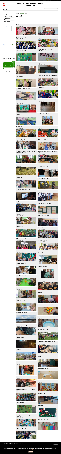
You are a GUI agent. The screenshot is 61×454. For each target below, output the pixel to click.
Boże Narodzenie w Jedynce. (44, 127)
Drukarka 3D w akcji (42, 266)
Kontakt (29, 7)
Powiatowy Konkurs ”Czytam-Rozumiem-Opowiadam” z (47, 342)
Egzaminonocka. (20, 337)
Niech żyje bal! (19, 76)
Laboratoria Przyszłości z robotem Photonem (24, 89)
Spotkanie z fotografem (43, 215)
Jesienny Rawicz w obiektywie (23, 165)
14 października (41, 252)
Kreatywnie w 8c (20, 376)
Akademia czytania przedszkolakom (46, 304)
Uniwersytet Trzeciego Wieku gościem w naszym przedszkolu (25, 152)
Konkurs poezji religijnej (43, 178)
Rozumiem (30, 451)
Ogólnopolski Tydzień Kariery (45, 203)
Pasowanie (18, 251)
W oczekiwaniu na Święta (43, 113)
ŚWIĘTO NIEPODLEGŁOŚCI (44, 191)
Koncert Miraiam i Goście (44, 99)
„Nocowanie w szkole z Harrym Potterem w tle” (26, 389)
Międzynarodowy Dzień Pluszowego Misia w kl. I (47, 152)
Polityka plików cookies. (33, 449)
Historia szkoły (17, 7)
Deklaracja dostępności (8, 16)
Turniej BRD (19, 349)
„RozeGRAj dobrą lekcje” (22, 325)
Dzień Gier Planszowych (21, 275)
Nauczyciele (24, 7)
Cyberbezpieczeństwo (7, 21)
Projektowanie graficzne (43, 63)
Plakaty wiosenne (20, 402)
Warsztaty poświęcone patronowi (24, 139)
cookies (5, 76)
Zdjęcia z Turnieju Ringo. (22, 238)
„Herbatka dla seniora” (43, 381)
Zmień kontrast (55, 0)
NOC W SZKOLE (20, 214)
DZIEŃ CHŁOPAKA (20, 288)
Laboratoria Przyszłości (43, 139)
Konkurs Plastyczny (42, 227)
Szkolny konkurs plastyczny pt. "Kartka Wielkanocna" (25, 415)
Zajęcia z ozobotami (21, 263)
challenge (18, 201)
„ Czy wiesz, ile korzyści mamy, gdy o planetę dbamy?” (24, 37)
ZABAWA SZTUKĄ (20, 114)
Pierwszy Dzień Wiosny (21, 50)
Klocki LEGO (19, 177)
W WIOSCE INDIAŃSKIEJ (43, 329)
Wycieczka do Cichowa (21, 312)
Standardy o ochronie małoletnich (7, 19)
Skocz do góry (56, 444)
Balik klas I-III (41, 87)
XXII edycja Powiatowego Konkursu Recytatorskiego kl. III (46, 165)
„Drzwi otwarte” (41, 393)
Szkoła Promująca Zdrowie (38, 7)
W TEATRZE (19, 126)
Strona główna (6, 7)
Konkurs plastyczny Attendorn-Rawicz (25, 102)
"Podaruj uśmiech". (20, 300)
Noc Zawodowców (42, 280)
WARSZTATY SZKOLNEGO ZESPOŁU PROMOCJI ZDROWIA (24, 362)
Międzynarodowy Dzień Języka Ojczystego (47, 75)
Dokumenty (6, 14)
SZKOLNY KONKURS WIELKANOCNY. (46, 37)
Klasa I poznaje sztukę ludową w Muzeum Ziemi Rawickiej (26, 63)
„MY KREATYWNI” (42, 317)
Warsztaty (40, 24)
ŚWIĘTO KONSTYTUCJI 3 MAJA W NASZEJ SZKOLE (47, 355)
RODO (12, 7)
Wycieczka (18, 24)
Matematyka (5, 9)
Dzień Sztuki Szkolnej (43, 419)
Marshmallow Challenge (43, 368)
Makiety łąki (40, 405)
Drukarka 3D (41, 292)
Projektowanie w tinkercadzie (23, 189)
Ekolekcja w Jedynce (42, 240)
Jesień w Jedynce (20, 226)
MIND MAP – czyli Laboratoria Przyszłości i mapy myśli (47, 50)
